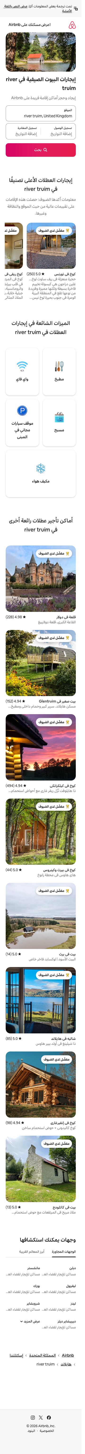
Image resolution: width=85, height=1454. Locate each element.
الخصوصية (47, 1431)
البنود (31, 1431)
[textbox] (58, 134)
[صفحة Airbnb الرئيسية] (72, 24)
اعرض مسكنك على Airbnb (29, 24)
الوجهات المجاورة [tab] (64, 1251)
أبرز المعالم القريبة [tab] (31, 1251)
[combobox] (40, 116)
